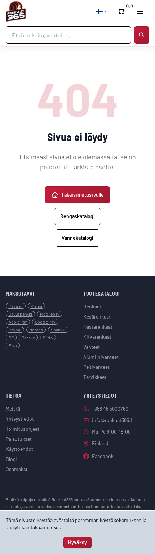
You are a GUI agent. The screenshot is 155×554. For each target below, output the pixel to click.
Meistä (13, 409)
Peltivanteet (96, 367)
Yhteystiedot (20, 419)
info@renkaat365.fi (113, 420)
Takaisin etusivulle (82, 195)
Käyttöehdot (19, 449)
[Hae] (141, 35)
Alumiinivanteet (101, 357)
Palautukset (19, 439)
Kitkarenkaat (97, 337)
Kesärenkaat (97, 316)
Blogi (11, 459)
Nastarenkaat (97, 327)
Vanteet (91, 347)
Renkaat (92, 306)
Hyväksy (77, 542)
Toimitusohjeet (22, 429)
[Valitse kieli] (102, 11)
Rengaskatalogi (77, 216)
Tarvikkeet (94, 377)
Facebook (103, 456)
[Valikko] (140, 11)
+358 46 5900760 (110, 409)
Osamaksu (17, 469)
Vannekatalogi (77, 238)
